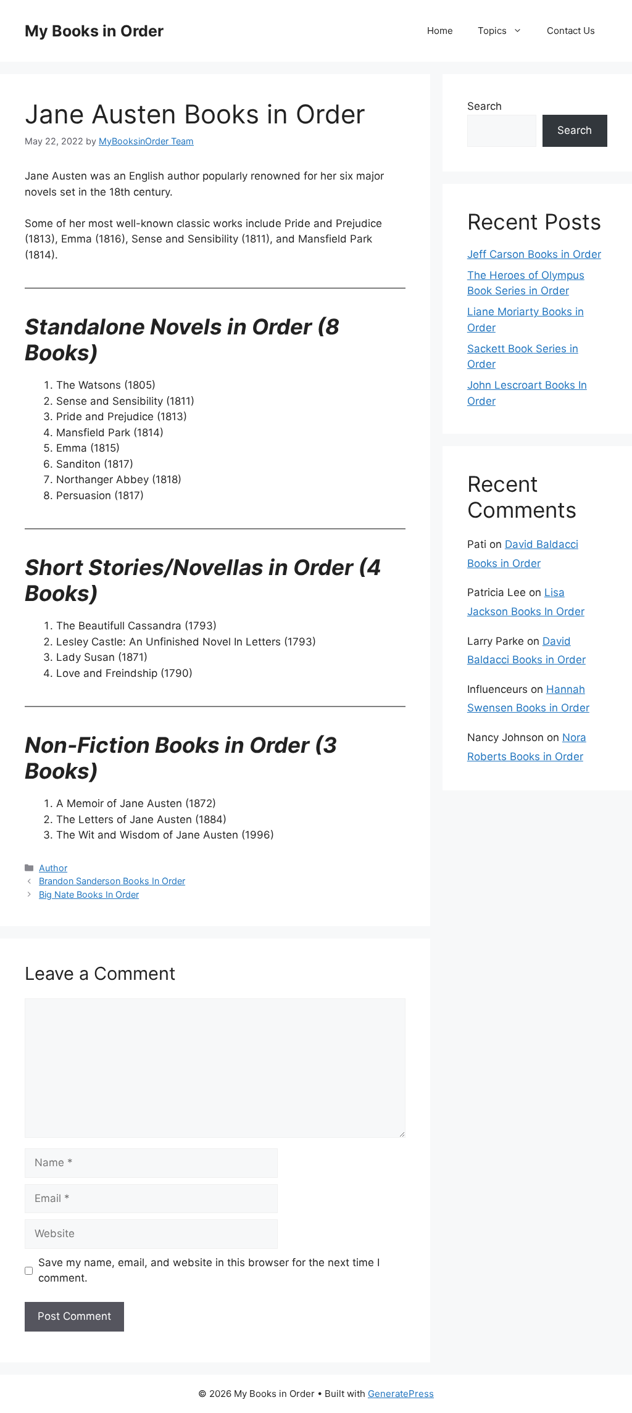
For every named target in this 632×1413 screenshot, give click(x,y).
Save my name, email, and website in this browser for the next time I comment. (209, 1270)
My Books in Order (94, 31)
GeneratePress (401, 1393)
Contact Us (571, 30)
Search (484, 106)
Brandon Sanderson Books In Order (112, 881)
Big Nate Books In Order (89, 894)
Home (440, 30)
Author (53, 868)
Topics (492, 30)
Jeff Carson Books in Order (534, 254)
